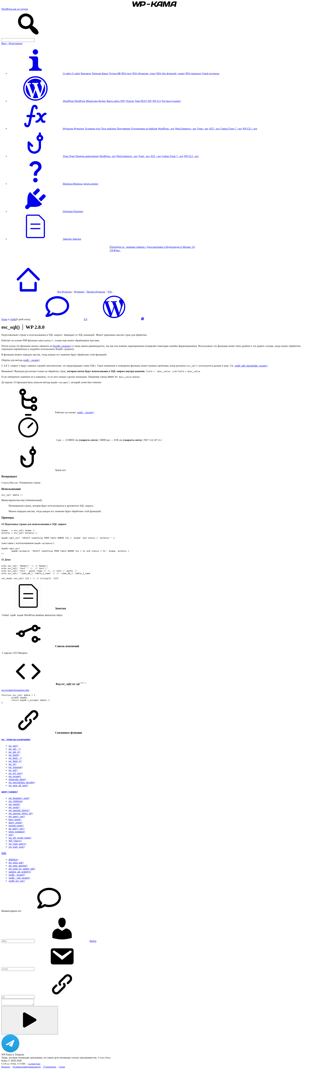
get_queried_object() (19, 810)
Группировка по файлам (144, 128)
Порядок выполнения (87, 156)
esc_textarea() (16, 767)
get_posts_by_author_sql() (22, 868)
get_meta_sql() (16, 862)
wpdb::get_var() (17, 880)
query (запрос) (9, 791)
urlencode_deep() (17, 779)
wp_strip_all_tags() (18, 785)
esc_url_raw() (16, 773)
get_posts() (14, 807)
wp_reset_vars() (17, 846)
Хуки (72, 156)
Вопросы (78, 183)
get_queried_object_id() (21, 813)
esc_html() (14, 755)
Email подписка (210, 73)
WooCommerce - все (185, 128)
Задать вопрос (90, 183)
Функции (79, 128)
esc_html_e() (15, 761)
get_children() (16, 801)
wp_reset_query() (17, 843)
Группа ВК (115, 73)
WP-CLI (156, 101)
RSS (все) (126, 73)
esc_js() (12, 764)
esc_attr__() (15, 748)
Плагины (78, 211)
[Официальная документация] (114, 319)
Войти (93, 941)
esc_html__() (15, 758)
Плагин (130, 101)
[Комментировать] (29, 1020)
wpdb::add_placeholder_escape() (251, 365)
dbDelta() (13, 859)
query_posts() (15, 822)
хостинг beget (34, 1064)
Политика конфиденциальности (27, 1067)
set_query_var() (16, 828)
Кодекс (102, 101)
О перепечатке (49, 1067)
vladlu (13, 319)
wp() (11, 834)
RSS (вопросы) (193, 73)
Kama (4, 319)
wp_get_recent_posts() (20, 837)
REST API (146, 101)
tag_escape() (15, 776)
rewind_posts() (16, 825)
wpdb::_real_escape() (19, 877)
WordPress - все (166, 128)
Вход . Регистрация (11, 43)
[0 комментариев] (57, 319)
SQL (109, 291)
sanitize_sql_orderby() (20, 871)
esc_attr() (13, 745)
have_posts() (15, 819)
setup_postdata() (17, 831)
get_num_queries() (18, 865)
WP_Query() (15, 840)
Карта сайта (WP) (116, 101)
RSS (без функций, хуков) (170, 73)
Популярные (123, 128)
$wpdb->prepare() (62, 346)
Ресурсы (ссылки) (171, 101)
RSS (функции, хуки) (144, 73)
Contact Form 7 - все (231, 128)
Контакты (86, 73)
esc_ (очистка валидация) (15, 739)
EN (85, 319)
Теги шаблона (108, 128)
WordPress (79, 101)
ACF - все (214, 128)
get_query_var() (17, 816)
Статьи (62, 1067)
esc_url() (13, 770)
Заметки (76, 238)
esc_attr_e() (14, 751)
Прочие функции (96, 291)
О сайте (76, 73)
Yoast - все (202, 128)
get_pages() (14, 804)
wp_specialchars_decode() (22, 782)
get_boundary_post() (19, 798)
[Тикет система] (142, 319)
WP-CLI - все (250, 128)
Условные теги (92, 128)
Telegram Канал (100, 73)
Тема (137, 101)
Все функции (64, 291)
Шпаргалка (92, 101)
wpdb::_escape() (31, 360)
